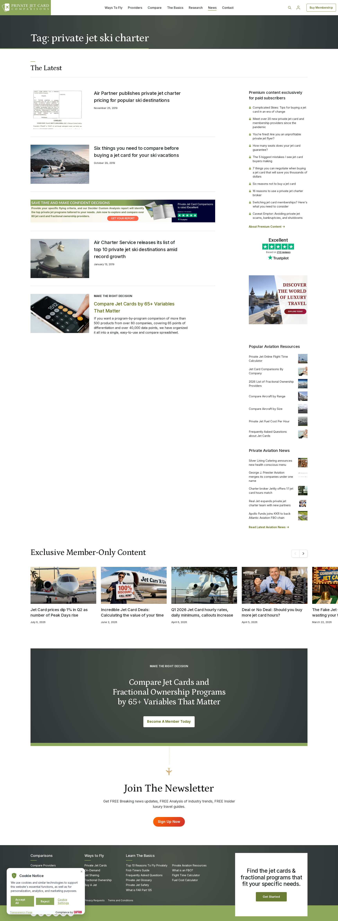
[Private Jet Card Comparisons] (25, 7)
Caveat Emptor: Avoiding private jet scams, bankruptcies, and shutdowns (278, 216)
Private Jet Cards (95, 865)
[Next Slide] (303, 553)
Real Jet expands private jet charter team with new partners (270, 503)
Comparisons (42, 856)
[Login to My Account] (298, 7)
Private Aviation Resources (189, 865)
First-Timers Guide (137, 870)
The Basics (175, 8)
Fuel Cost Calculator (185, 880)
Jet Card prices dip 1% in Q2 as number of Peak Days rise (59, 612)
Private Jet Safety (137, 885)
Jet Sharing (91, 875)
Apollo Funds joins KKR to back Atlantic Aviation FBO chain (269, 516)
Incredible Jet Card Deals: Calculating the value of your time (132, 612)
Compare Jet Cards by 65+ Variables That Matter (134, 307)
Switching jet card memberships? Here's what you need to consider (280, 204)
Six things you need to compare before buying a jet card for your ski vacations (136, 151)
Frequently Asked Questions (144, 875)
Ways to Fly (94, 856)
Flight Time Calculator (186, 875)
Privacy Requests (94, 900)
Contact (228, 8)
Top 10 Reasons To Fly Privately (146, 865)
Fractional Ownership (98, 880)
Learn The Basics (140, 856)
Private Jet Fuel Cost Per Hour (269, 421)
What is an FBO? (182, 870)
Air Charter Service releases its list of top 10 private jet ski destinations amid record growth (135, 249)
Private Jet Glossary (139, 880)
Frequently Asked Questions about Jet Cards (268, 434)
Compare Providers (43, 865)
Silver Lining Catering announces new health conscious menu (270, 463)
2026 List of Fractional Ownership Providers (271, 384)
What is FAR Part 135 (139, 890)
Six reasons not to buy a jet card (274, 184)
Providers (135, 8)
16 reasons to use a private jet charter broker (278, 193)
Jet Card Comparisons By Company (266, 371)
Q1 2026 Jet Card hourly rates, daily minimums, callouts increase (202, 612)
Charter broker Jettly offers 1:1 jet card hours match (271, 491)
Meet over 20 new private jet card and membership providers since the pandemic (278, 123)
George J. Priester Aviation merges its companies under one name (271, 477)
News (212, 8)
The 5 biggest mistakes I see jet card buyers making (278, 159)
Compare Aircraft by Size (265, 409)
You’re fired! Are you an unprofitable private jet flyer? (277, 136)
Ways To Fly (113, 8)
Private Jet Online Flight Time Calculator (268, 359)
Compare (155, 8)
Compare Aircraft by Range (267, 396)
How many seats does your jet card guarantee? (276, 148)
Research (196, 8)
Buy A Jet (90, 885)
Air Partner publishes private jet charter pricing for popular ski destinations (137, 96)
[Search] (289, 7)
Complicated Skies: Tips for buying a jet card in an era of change (279, 109)
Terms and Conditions (120, 900)
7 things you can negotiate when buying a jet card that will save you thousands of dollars (280, 172)
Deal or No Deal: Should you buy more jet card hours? (272, 612)
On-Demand (92, 870)
